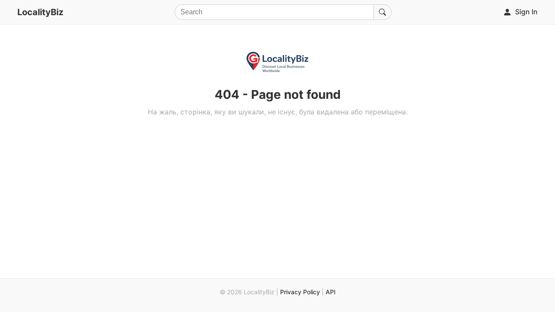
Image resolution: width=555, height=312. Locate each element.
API (331, 292)
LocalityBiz (40, 12)
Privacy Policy (300, 292)
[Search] (382, 12)
